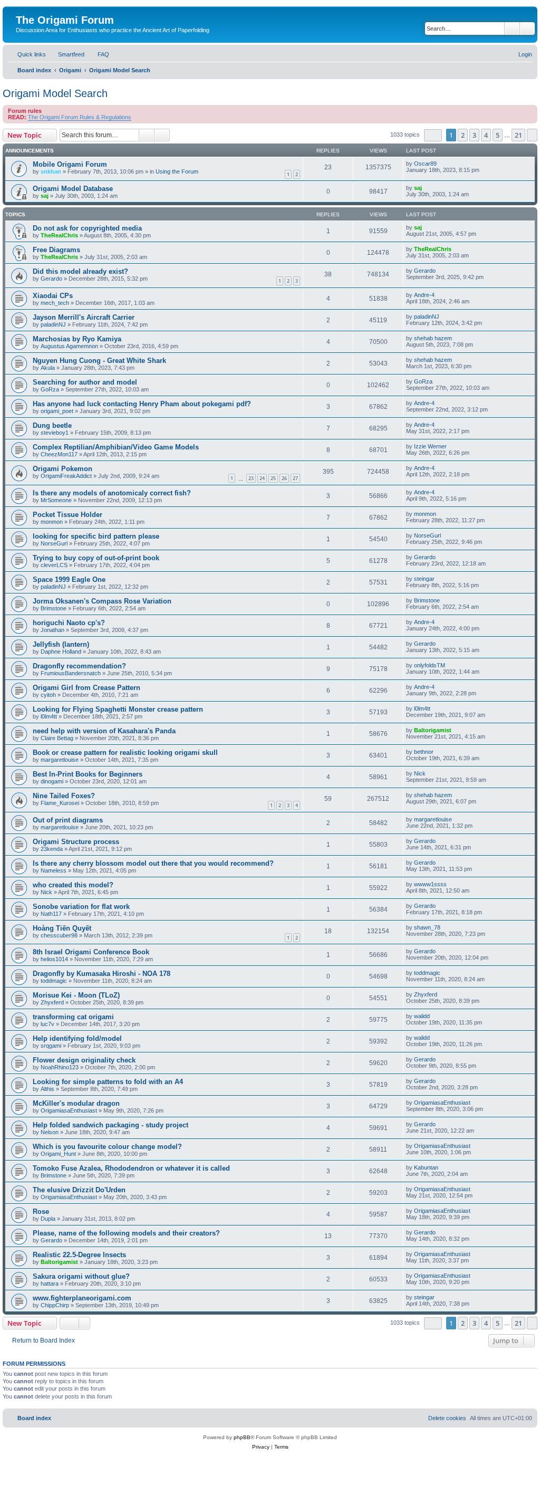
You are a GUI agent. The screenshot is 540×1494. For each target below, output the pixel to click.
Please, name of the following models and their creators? (126, 1233)
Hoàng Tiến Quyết (62, 928)
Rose (41, 1211)
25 (273, 478)
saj (45, 196)
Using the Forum (177, 171)
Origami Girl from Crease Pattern (86, 688)
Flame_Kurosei (60, 803)
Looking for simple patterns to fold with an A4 (108, 1082)
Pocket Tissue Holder (67, 515)
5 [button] (497, 135)
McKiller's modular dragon (76, 1103)
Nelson (50, 1132)
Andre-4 (424, 295)
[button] (433, 135)
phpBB (242, 1437)
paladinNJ (53, 324)
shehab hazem (433, 338)
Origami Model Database (73, 189)
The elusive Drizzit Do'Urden (79, 1190)
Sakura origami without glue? (81, 1276)
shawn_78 (427, 927)
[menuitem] (66, 54)
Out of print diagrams (68, 820)
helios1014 (54, 959)
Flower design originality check (84, 1060)
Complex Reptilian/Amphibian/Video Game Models (116, 447)
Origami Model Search (55, 93)
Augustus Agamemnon (69, 346)
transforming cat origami (73, 1017)
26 (284, 478)
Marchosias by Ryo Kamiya (77, 339)
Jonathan (52, 630)
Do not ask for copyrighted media (87, 228)
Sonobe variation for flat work (81, 907)
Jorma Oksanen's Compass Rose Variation (102, 601)
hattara (50, 1283)
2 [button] (463, 135)
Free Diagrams (56, 250)
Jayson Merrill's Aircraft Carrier (83, 317)
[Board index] (22, 9)
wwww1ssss (430, 884)
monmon (52, 522)
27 (295, 478)
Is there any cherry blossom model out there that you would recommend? (153, 863)
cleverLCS (54, 565)
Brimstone (53, 608)
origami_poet (57, 411)
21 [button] (518, 135)
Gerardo (51, 278)
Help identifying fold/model (77, 1038)
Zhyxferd (52, 1002)
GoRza (50, 389)
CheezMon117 (59, 454)
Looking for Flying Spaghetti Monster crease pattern (118, 709)
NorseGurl (54, 543)
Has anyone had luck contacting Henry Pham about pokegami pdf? (142, 404)
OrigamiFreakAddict (66, 476)
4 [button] (486, 135)
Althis (47, 1089)
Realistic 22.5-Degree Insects (79, 1255)
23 (251, 478)
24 (262, 478)
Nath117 (51, 914)
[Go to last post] (441, 163)
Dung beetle (52, 425)
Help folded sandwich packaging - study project (110, 1125)
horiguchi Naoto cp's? (69, 623)
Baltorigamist (432, 730)
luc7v (47, 1024)
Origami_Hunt (58, 1154)
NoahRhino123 (60, 1067)
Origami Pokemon (62, 469)
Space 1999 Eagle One (69, 579)
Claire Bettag (57, 738)
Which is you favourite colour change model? (107, 1147)
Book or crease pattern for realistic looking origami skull (125, 752)
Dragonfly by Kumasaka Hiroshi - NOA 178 (101, 974)
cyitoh (48, 695)
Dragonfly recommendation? (79, 666)
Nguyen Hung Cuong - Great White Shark (99, 361)
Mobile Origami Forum (70, 164)
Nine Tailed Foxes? (64, 796)
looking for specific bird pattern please (96, 536)
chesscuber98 (59, 935)
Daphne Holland (61, 651)
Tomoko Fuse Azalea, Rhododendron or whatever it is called (131, 1168)
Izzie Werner (430, 446)
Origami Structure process (76, 842)
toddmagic (54, 981)
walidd (422, 1016)
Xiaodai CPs (53, 296)
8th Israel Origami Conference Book (91, 952)
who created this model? (73, 885)
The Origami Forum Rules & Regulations (79, 117)
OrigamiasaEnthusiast (69, 1110)
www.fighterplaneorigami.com (82, 1298)
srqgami (51, 1045)
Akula (48, 368)
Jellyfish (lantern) (61, 644)
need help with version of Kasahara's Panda (104, 731)
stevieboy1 (55, 432)
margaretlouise (60, 759)
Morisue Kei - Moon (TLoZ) (76, 995)
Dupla (48, 1218)
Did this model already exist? (80, 271)
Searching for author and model (85, 382)
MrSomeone (56, 500)
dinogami (52, 781)
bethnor (423, 752)
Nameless (53, 870)
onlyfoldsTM (429, 665)
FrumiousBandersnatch (71, 673)
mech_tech (55, 303)
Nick (420, 773)
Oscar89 (425, 163)
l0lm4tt (49, 716)
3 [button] (474, 135)
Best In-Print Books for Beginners (87, 774)
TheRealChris (59, 235)
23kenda (52, 849)
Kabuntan (426, 1167)
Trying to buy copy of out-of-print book (96, 558)
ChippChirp (55, 1305)
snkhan (51, 171)
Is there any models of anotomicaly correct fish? (112, 493)
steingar (424, 579)
